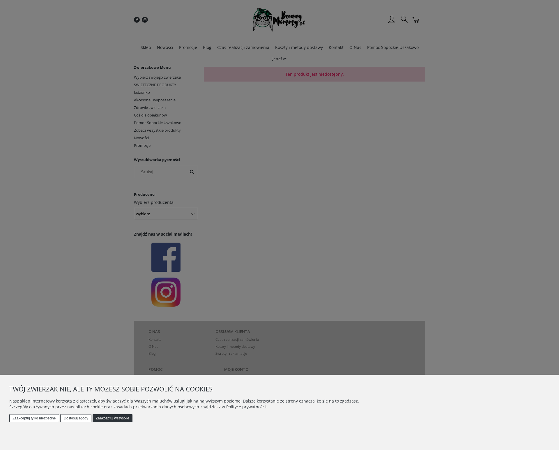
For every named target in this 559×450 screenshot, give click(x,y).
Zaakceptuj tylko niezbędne (34, 418)
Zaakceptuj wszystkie (112, 418)
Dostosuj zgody (76, 418)
